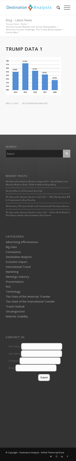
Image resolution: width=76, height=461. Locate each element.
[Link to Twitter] (51, 456)
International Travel (18, 267)
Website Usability (17, 316)
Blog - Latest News (19, 20)
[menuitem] (56, 7)
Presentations (15, 281)
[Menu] (65, 7)
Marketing (12, 271)
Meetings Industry (17, 276)
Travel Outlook (15, 306)
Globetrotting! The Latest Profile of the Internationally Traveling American (37, 206)
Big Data (11, 247)
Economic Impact (16, 262)
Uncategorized (15, 311)
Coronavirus (13, 252)
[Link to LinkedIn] (62, 456)
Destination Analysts (36, 103)
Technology (13, 291)
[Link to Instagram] (56, 456)
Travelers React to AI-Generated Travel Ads (24, 190)
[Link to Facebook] (67, 456)
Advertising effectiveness (22, 242)
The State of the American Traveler (28, 296)
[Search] (56, 7)
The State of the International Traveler (30, 301)
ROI (8, 286)
